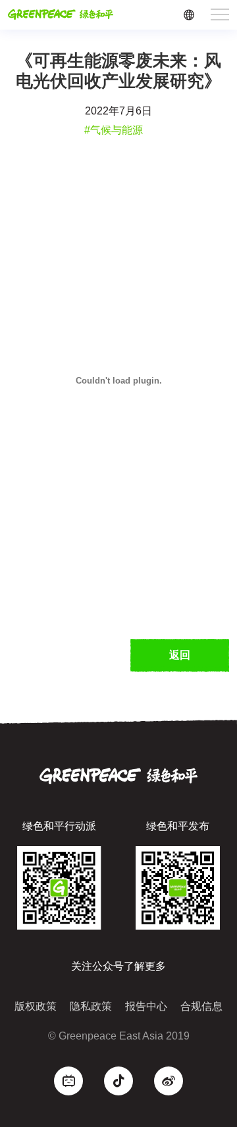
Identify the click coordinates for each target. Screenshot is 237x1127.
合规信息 (201, 1006)
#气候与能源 (113, 130)
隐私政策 (91, 1006)
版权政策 (35, 1006)
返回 (179, 655)
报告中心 (146, 1006)
